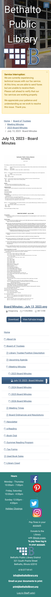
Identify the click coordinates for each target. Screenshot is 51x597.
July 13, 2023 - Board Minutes (28, 380)
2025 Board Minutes (21, 394)
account (37, 525)
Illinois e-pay (39, 538)
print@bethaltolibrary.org (25, 586)
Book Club (11, 435)
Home (7, 121)
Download (13, 319)
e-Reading (11, 428)
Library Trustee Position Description (26, 353)
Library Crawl (13, 463)
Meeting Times (16, 408)
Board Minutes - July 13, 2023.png (25, 306)
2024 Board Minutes (21, 387)
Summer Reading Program (19, 442)
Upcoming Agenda (17, 359)
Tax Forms (11, 449)
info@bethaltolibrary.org (25, 575)
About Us (11, 339)
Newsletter (11, 421)
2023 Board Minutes (17, 127)
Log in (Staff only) (26, 593)
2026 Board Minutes (21, 401)
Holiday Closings (14, 508)
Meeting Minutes (15, 124)
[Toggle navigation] (46, 5)
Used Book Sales (15, 456)
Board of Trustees (22, 121)
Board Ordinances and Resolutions (26, 415)
